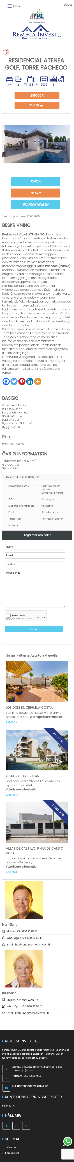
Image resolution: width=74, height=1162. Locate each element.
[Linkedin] (29, 381)
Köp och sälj (12, 1153)
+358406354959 (31, 1076)
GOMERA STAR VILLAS (22, 776)
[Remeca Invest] (37, 31)
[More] (37, 381)
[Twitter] (14, 381)
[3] (36, 144)
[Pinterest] (22, 381)
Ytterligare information (46, 717)
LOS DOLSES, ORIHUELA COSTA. (29, 707)
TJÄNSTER (10, 1147)
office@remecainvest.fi (34, 1085)
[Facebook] (6, 381)
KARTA (36, 181)
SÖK (67, 4)
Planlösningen (35, 204)
